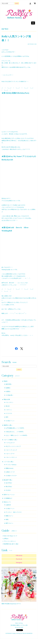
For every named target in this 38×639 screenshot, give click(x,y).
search (16, 3)
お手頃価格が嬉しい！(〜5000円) (15, 428)
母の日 (8, 406)
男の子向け (9, 486)
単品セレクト (7, 502)
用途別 (5, 381)
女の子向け (9, 483)
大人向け (8, 490)
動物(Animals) (9, 468)
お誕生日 (8, 505)
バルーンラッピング (11, 450)
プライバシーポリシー (9, 541)
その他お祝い (9, 395)
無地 (7, 519)
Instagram (19, 562)
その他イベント (10, 420)
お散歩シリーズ (10, 472)
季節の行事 (7, 399)
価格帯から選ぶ (8, 425)
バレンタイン (9, 402)
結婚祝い (8, 388)
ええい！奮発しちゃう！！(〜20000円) (16, 435)
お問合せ (5, 538)
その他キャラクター (11, 475)
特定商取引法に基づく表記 (10, 544)
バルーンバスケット (11, 457)
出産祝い (8, 391)
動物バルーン (9, 515)
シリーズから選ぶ (9, 461)
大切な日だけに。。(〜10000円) (14, 431)
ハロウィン (9, 409)
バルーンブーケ (10, 453)
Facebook (19, 559)
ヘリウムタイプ (10, 442)
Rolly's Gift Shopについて (10, 536)
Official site (19, 555)
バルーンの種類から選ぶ (10, 439)
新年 (7, 417)
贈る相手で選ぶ (8, 480)
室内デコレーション (9, 494)
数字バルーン (9, 523)
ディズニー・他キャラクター (14, 512)
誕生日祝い (9, 384)
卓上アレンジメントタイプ (13, 446)
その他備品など (8, 498)
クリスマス (9, 413)
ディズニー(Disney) (11, 464)
